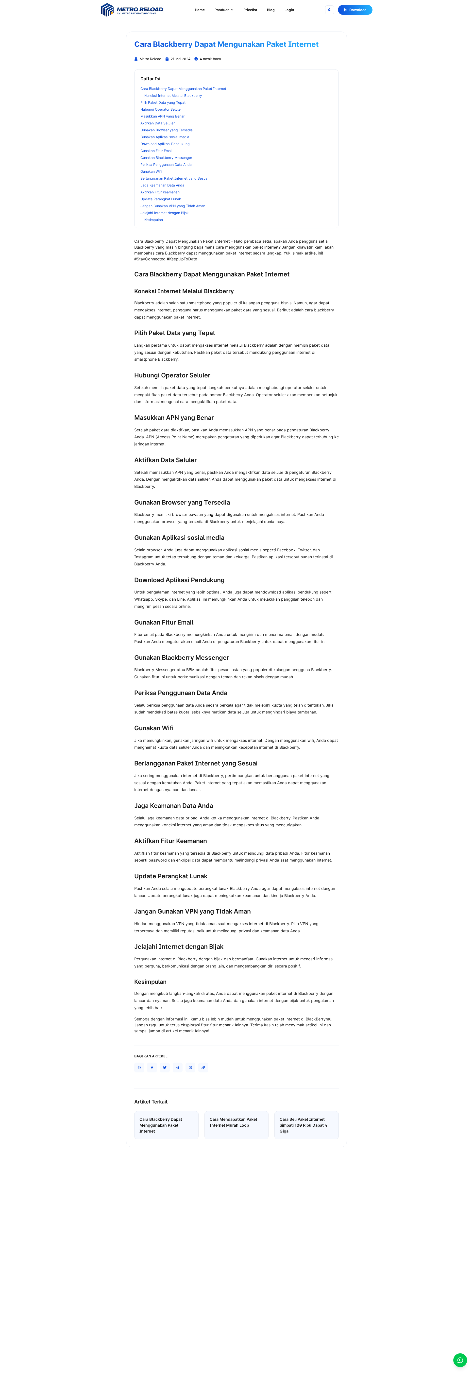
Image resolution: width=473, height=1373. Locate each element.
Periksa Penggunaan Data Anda (166, 164)
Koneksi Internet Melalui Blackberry (173, 95)
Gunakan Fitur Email (156, 151)
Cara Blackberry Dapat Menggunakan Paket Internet (183, 88)
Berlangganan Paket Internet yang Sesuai (174, 178)
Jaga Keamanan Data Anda (162, 185)
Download (358, 10)
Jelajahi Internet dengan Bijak (164, 213)
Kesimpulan (153, 220)
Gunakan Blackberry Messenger (166, 157)
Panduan (222, 10)
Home (200, 10)
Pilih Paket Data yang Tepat (163, 102)
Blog (271, 10)
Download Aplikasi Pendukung (165, 144)
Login (289, 10)
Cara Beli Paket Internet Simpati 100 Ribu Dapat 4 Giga (303, 1125)
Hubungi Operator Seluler (161, 109)
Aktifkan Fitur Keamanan (160, 192)
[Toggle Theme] (329, 9)
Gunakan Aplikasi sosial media (164, 137)
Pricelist (250, 10)
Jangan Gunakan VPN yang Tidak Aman (172, 206)
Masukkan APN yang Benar (162, 116)
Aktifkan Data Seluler (157, 123)
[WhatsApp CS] (460, 1360)
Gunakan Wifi (151, 171)
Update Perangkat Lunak (160, 199)
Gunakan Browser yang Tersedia (166, 130)
